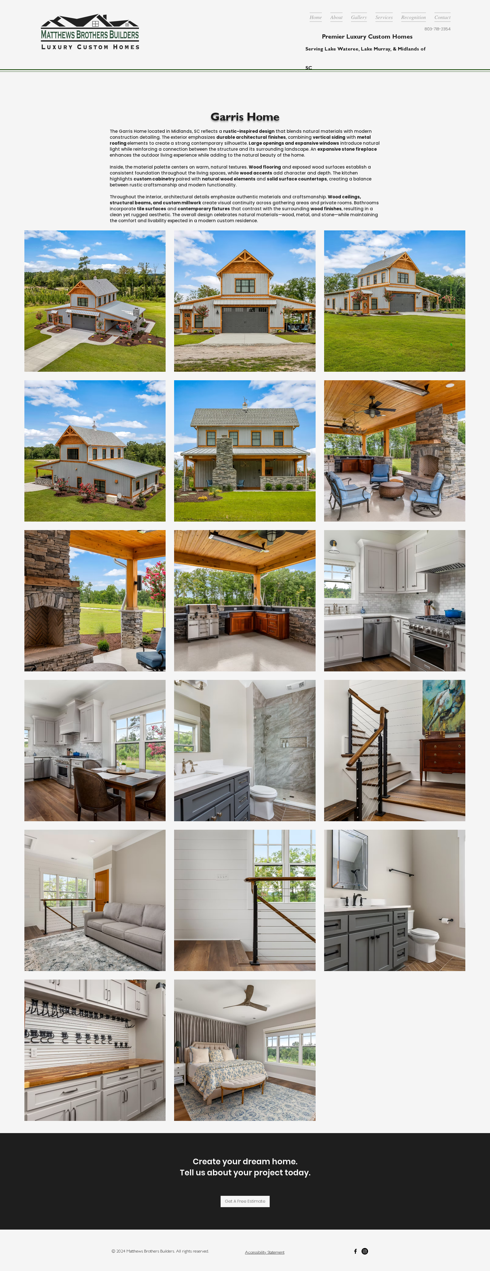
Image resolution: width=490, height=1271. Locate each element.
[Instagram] (365, 1251)
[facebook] (355, 1251)
